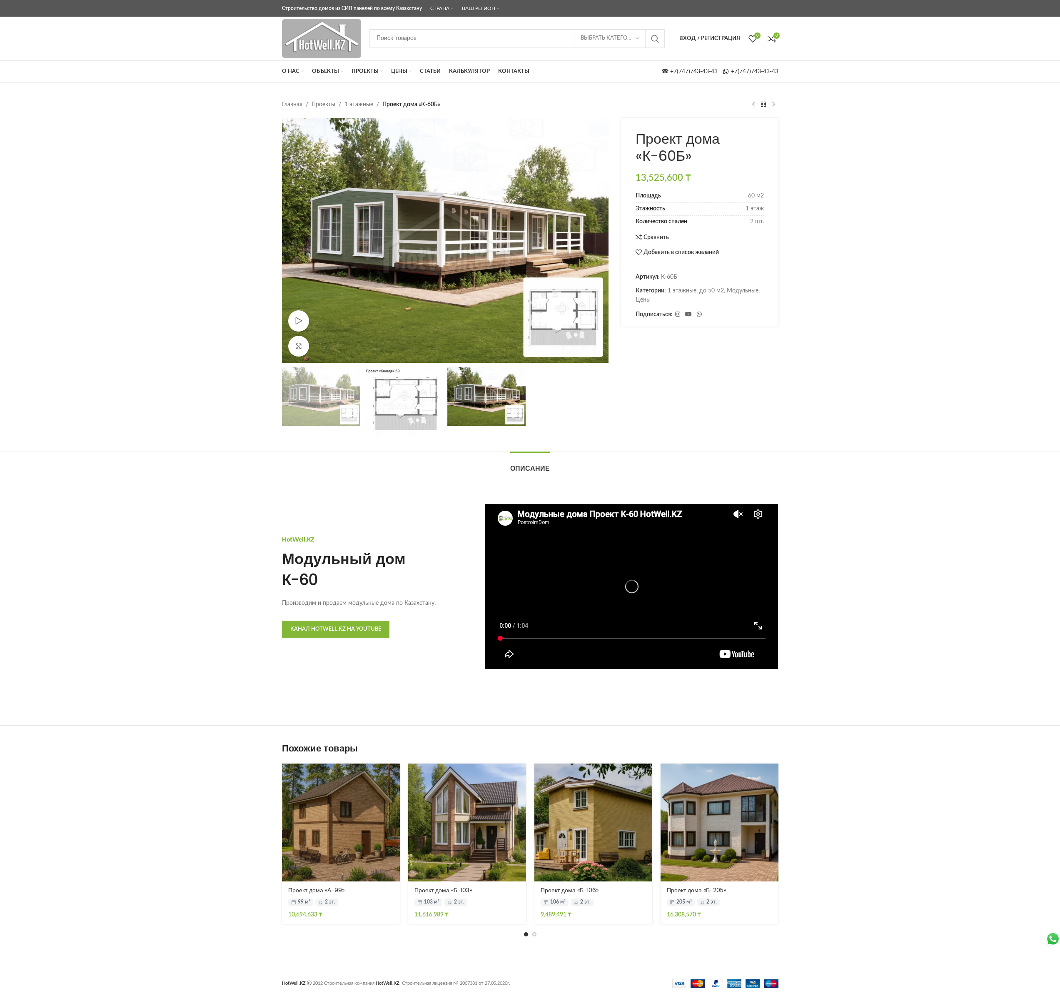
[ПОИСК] (655, 38)
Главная (292, 104)
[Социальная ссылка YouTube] (688, 314)
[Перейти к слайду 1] (526, 934)
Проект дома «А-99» (316, 890)
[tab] (530, 464)
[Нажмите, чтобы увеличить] (298, 346)
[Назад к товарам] (763, 105)
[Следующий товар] (773, 105)
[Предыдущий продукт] (753, 105)
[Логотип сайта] (321, 38)
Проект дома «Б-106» (570, 890)
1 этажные (358, 104)
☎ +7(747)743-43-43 (692, 72)
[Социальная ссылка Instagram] (678, 314)
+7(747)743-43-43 (753, 72)
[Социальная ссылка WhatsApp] (699, 314)
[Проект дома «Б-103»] (467, 822)
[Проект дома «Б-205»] (719, 822)
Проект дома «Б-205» (696, 890)
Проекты (323, 104)
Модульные (742, 291)
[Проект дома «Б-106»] (593, 822)
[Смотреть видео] (298, 320)
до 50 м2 (711, 291)
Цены (643, 300)
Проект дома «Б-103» (443, 890)
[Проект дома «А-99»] (341, 822)
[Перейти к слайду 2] (534, 934)
